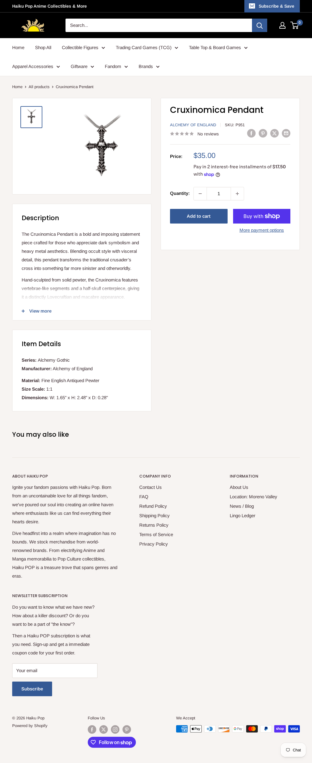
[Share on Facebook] (251, 133)
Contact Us (150, 487)
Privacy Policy (153, 543)
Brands (146, 66)
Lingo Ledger (242, 515)
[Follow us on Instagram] (115, 729)
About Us (239, 487)
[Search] (259, 25)
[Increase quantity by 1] (237, 193)
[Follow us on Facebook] (92, 729)
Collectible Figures (80, 47)
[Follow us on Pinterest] (126, 729)
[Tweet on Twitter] (274, 133)
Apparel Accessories (32, 66)
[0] (295, 25)
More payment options (261, 230)
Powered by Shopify (30, 725)
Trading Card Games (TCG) (144, 47)
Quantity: (180, 193)
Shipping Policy (154, 515)
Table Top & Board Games (215, 47)
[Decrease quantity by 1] (200, 193)
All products (39, 86)
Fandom (113, 66)
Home (18, 47)
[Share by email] (286, 133)
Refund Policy (153, 506)
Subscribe (32, 688)
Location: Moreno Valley (253, 496)
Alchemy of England (193, 125)
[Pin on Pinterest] (263, 133)
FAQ (143, 496)
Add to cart (199, 216)
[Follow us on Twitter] (103, 729)
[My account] (282, 25)
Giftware (79, 66)
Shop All (43, 47)
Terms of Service (156, 534)
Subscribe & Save (276, 6)
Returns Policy (153, 525)
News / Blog (242, 506)
